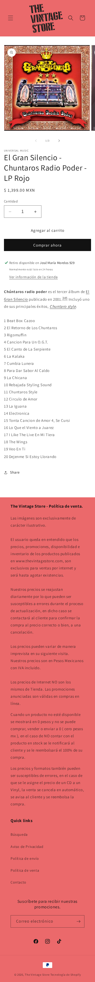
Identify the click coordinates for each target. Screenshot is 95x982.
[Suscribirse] (78, 921)
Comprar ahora (47, 245)
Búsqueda (19, 834)
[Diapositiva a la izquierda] (36, 141)
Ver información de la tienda (33, 277)
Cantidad (11, 201)
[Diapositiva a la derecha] (59, 141)
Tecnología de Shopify (65, 974)
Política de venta (25, 870)
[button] (10, 18)
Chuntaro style (63, 306)
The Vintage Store (37, 974)
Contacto (18, 882)
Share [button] (15, 472)
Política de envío (25, 858)
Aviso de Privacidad (27, 846)
